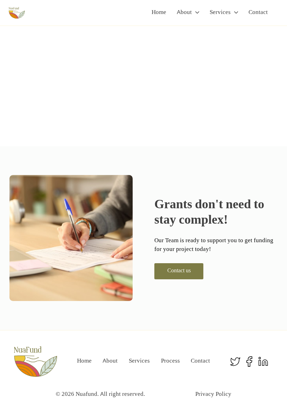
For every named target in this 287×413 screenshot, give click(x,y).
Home (159, 12)
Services (220, 12)
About (184, 12)
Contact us (179, 271)
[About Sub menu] (197, 13)
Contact (258, 12)
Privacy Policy (213, 394)
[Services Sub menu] (236, 13)
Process (170, 361)
